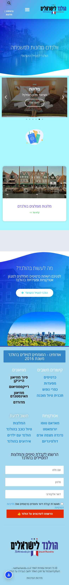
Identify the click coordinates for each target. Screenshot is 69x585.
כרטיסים (9, 11)
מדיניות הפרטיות (34, 578)
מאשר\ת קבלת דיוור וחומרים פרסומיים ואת (35, 505)
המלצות (19, 423)
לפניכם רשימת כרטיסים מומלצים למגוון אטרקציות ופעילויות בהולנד (34, 278)
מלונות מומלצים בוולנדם (34, 206)
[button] (27, 9)
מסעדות (50, 383)
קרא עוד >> (34, 212)
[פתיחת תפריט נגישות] (9, 575)
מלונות (9, 14)
